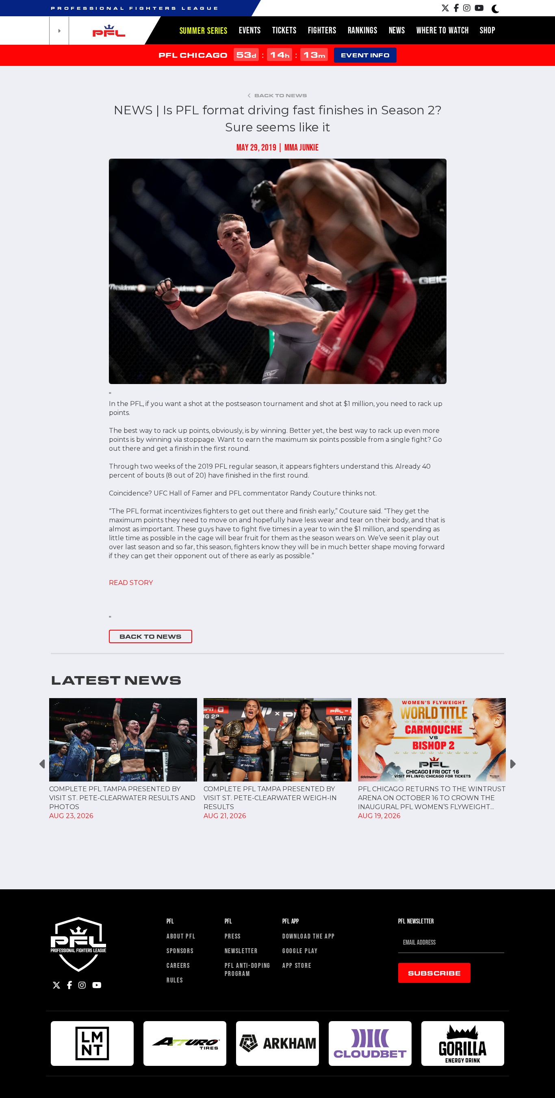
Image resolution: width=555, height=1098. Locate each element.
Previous (43, 764)
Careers (178, 965)
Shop (487, 30)
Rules (175, 980)
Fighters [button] (322, 30)
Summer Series (204, 30)
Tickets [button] (284, 30)
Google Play (300, 950)
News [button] (397, 30)
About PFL (181, 936)
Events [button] (250, 30)
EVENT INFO (365, 55)
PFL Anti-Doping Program (248, 969)
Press (233, 936)
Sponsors (180, 950)
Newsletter (241, 950)
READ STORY (131, 583)
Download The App (308, 936)
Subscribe (434, 973)
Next (512, 764)
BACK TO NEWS (150, 636)
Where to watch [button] (442, 30)
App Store (296, 965)
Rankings (362, 30)
